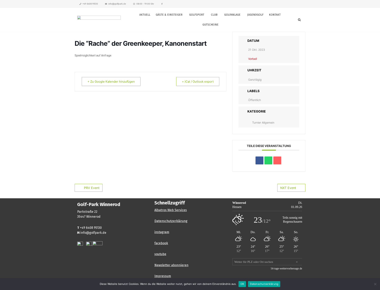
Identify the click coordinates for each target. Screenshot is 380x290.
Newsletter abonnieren (171, 265)
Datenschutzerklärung (170, 221)
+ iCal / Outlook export (198, 81)
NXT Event (288, 188)
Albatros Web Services (170, 210)
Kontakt (275, 14)
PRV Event (92, 188)
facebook (161, 243)
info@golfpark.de (117, 4)
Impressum (162, 276)
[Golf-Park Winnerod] (99, 20)
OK (242, 283)
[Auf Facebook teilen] (259, 160)
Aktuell (144, 14)
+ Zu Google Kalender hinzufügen (111, 81)
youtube (160, 254)
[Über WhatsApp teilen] (268, 160)
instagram (161, 232)
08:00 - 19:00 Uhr (145, 4)
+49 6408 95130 (90, 4)
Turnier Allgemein (263, 122)
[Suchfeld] (299, 19)
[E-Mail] (277, 160)
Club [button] (214, 14)
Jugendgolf (255, 14)
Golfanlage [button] (232, 14)
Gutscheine (210, 24)
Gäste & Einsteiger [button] (169, 14)
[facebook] (162, 4)
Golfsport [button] (196, 14)
